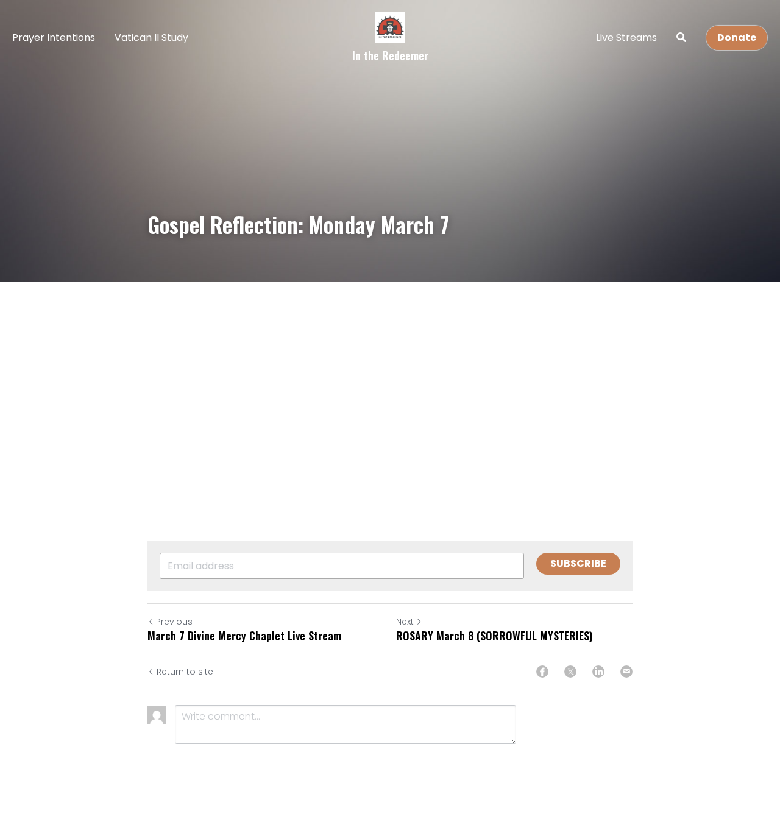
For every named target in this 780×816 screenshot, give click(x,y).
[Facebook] (542, 671)
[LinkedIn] (598, 671)
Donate (736, 37)
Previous (174, 622)
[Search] (681, 37)
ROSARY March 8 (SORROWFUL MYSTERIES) (494, 636)
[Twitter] (570, 671)
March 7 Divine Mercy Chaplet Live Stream (244, 636)
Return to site (185, 671)
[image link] (390, 26)
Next (405, 622)
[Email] (626, 671)
